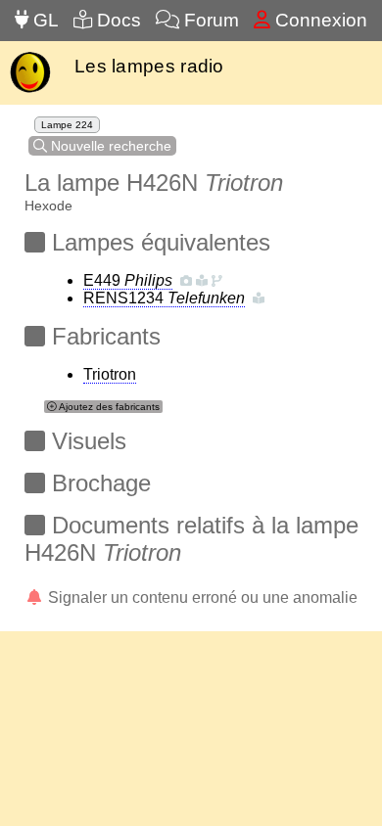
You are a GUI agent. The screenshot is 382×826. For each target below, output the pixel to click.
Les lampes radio (149, 66)
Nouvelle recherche (109, 146)
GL (43, 20)
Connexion (318, 20)
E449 (127, 280)
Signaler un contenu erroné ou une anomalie (201, 597)
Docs (116, 20)
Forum (209, 20)
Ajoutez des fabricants (108, 406)
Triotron (109, 374)
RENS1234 (164, 298)
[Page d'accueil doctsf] (30, 90)
